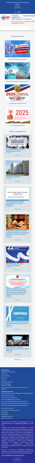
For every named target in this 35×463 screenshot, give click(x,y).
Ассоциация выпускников (7, 382)
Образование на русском (7, 416)
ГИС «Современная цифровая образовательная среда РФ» (14, 405)
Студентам (3, 380)
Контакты (17, 6)
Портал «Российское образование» (9, 397)
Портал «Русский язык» (6, 418)
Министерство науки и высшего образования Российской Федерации (17, 393)
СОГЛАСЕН (17, 459)
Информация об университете (8, 371)
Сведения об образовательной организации (17, 2)
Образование (4, 374)
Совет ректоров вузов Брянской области (10, 410)
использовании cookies (21, 423)
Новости (17, 4)
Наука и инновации (5, 376)
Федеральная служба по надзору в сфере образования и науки (15, 403)
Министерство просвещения (7, 395)
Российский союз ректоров (7, 408)
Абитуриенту (4, 378)
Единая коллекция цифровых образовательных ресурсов (14, 401)
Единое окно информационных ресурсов (10, 399)
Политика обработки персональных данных (13, 455)
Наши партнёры (5, 414)
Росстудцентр (4, 412)
